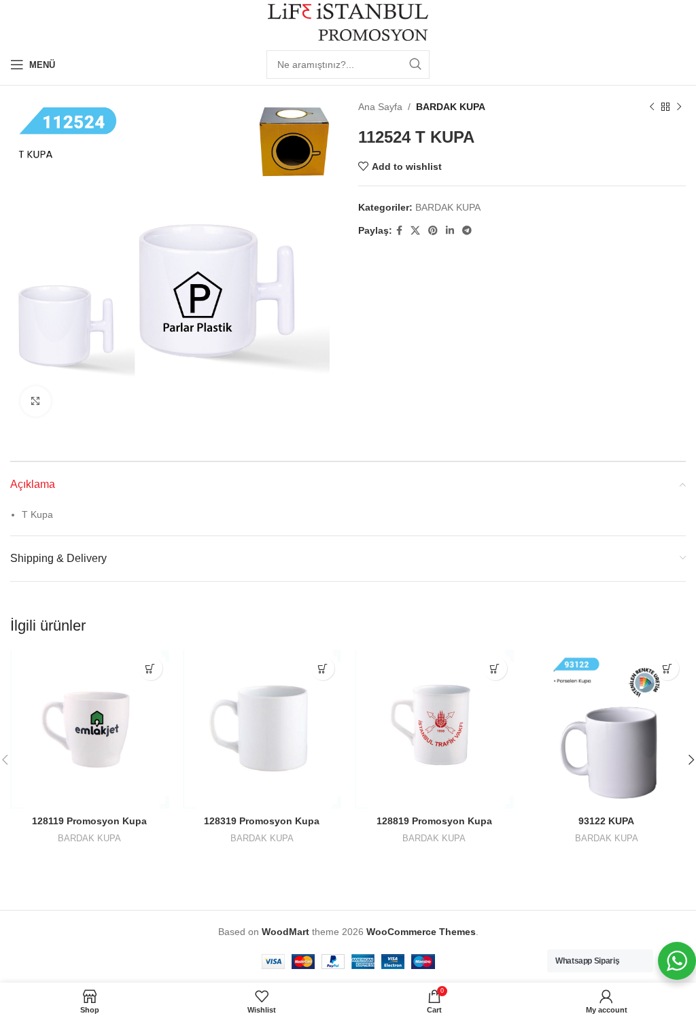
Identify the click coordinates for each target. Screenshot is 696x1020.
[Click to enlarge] (35, 401)
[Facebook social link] (399, 231)
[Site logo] (348, 21)
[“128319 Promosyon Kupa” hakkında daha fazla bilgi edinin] (322, 668)
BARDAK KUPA (450, 106)
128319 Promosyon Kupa (261, 820)
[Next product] (679, 106)
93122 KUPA (606, 820)
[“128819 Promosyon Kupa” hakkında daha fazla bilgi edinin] (495, 668)
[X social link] (415, 231)
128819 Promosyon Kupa (434, 820)
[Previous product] (652, 106)
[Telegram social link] (467, 231)
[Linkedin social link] (450, 231)
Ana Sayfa (380, 106)
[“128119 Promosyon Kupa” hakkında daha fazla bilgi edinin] (150, 668)
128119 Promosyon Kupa (89, 820)
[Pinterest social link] (433, 231)
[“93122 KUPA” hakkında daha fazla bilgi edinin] (667, 668)
